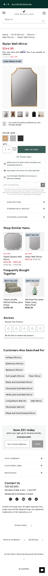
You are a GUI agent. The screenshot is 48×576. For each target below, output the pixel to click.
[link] (24, 202)
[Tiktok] (17, 499)
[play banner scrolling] (8, 4)
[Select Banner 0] (4, 4)
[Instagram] (11, 499)
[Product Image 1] (13, 114)
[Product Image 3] (27, 114)
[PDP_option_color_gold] (5, 138)
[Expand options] (44, 202)
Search (9, 19)
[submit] (43, 21)
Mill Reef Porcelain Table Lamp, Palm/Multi (34, 302)
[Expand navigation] (5, 12)
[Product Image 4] (34, 114)
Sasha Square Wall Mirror (12, 258)
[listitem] (13, 357)
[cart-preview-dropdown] (44, 12)
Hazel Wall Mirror (33, 256)
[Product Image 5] (41, 114)
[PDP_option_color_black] (20, 138)
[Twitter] (37, 499)
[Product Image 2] (20, 114)
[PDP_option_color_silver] (13, 138)
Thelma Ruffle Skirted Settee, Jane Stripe (13, 302)
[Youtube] (24, 499)
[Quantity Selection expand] (9, 149)
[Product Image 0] (6, 114)
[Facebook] (30, 499)
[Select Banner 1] (6, 4)
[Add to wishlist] (14, 149)
